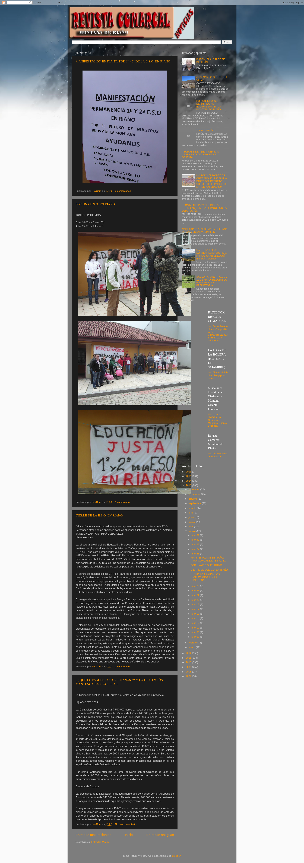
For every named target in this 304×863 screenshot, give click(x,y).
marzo (192, 531)
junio (192, 517)
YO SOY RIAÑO (205, 130)
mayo (192, 522)
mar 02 (195, 637)
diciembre (194, 489)
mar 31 (195, 535)
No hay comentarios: (127, 824)
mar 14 (195, 618)
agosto (193, 508)
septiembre (195, 503)
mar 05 (195, 632)
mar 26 (195, 553)
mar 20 (195, 600)
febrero (193, 642)
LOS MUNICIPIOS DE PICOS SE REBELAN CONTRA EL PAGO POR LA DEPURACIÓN (204, 208)
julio (191, 512)
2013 (189, 485)
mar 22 (195, 595)
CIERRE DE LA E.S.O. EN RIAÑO (99, 515)
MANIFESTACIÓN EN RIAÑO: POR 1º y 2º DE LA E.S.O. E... (208, 559)
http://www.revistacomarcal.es (217, 455)
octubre (193, 498)
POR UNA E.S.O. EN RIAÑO (95, 204)
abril (191, 526)
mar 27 (195, 549)
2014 (189, 481)
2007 (189, 676)
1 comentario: (123, 502)
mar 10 (195, 627)
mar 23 (195, 590)
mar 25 (195, 586)
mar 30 (195, 539)
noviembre (195, 494)
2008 (189, 671)
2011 (189, 657)
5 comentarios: (123, 191)
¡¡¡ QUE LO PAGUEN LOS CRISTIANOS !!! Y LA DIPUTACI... (205, 577)
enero (192, 647)
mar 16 (195, 614)
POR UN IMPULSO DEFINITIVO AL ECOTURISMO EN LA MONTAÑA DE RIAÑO (208, 105)
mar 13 (195, 623)
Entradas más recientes (93, 835)
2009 (189, 667)
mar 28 (195, 544)
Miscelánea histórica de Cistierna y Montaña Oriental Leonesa (217, 420)
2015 (189, 476)
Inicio (129, 835)
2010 (189, 662)
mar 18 (195, 604)
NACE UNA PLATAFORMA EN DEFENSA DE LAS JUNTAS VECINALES (204, 230)
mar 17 (195, 609)
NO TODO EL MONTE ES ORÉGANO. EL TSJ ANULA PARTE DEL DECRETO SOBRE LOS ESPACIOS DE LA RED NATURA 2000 (211, 181)
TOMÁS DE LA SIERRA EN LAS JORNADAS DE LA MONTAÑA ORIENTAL (200, 154)
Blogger (176, 856)
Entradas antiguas (160, 835)
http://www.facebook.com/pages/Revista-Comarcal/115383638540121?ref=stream (218, 333)
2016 (189, 471)
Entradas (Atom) (100, 842)
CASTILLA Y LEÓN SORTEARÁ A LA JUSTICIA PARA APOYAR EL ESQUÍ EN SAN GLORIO (211, 254)
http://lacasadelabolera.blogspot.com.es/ (218, 375)
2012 (189, 653)
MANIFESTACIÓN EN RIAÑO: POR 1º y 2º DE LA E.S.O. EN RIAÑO (123, 61)
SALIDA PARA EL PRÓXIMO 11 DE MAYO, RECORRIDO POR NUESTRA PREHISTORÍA (211, 281)
